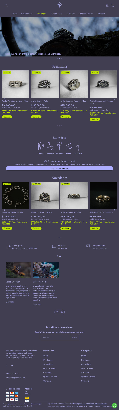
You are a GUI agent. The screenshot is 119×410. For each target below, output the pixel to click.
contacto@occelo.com (15, 377)
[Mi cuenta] (107, 5)
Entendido (30, 406)
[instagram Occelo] (6, 365)
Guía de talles (56, 13)
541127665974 (12, 373)
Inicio (14, 13)
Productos (25, 13)
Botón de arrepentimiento (97, 404)
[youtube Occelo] (12, 365)
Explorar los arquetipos (59, 168)
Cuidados (71, 13)
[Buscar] (6, 5)
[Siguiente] (114, 36)
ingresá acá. (81, 404)
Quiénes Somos (86, 13)
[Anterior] (5, 36)
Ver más (59, 312)
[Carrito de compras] (112, 5)
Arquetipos (41, 13)
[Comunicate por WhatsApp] (114, 405)
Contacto (101, 13)
